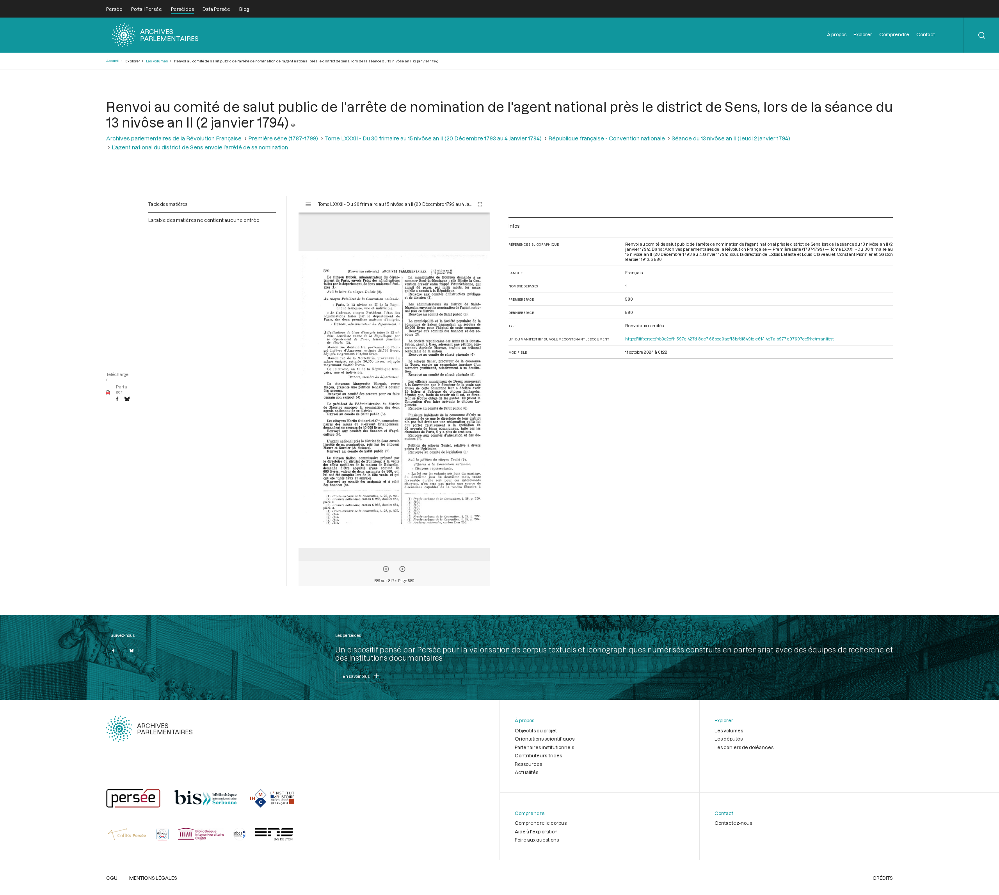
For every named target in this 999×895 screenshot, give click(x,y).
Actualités (526, 772)
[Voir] (293, 122)
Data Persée (216, 9)
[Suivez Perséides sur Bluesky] (131, 650)
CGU (111, 878)
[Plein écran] (480, 204)
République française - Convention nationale (606, 138)
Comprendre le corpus (541, 823)
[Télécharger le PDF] (108, 393)
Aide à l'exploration (536, 831)
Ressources (528, 764)
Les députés (729, 738)
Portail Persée (146, 9)
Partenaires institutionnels (544, 747)
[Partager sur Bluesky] (127, 399)
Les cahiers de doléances (744, 747)
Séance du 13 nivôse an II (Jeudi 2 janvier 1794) (731, 138)
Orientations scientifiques (544, 738)
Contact (925, 34)
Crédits (883, 878)
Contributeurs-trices (538, 755)
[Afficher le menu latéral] (308, 204)
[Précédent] (386, 569)
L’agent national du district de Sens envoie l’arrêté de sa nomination (200, 147)
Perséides (182, 9)
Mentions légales (153, 878)
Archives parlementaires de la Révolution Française (174, 138)
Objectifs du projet (536, 730)
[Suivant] (402, 569)
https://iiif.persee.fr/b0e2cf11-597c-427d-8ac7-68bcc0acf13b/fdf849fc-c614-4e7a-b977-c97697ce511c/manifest (729, 338)
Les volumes (157, 61)
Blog (244, 9)
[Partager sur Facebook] (117, 399)
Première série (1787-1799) (283, 138)
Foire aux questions (537, 839)
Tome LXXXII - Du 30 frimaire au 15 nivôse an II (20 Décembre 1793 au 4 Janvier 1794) (433, 138)
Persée (114, 9)
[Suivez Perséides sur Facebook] (113, 650)
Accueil (112, 60)
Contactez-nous (733, 823)
